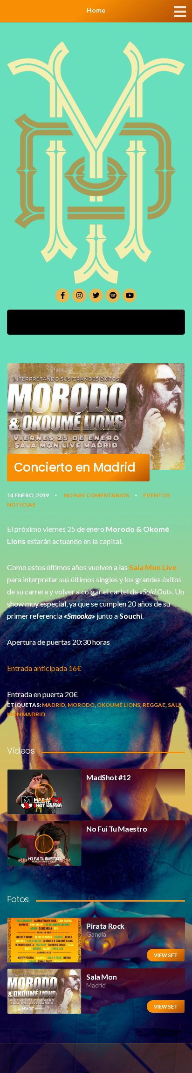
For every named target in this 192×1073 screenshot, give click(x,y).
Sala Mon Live (153, 567)
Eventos (156, 495)
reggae (154, 704)
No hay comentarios (96, 495)
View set (166, 955)
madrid (53, 704)
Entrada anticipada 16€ (44, 668)
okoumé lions (118, 704)
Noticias (21, 504)
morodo (81, 704)
